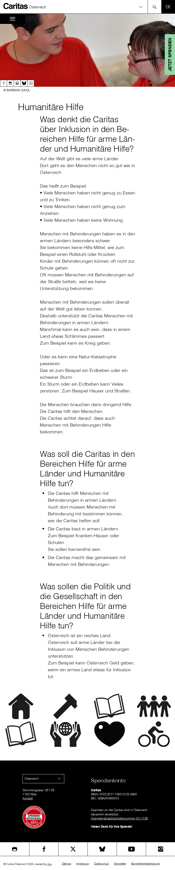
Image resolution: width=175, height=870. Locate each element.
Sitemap (66, 863)
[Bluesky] (24, 83)
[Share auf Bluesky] (102, 849)
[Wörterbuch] (21, 733)
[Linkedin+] (17, 83)
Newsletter (120, 863)
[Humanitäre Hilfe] (65, 733)
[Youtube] (30, 83)
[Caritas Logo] (15, 6)
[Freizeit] (154, 733)
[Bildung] (110, 705)
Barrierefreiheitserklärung (145, 863)
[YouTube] (131, 849)
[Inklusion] (154, 705)
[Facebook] (3, 83)
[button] (87, 7)
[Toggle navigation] (12, 19)
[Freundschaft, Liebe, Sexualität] (110, 733)
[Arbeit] (65, 705)
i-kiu (49, 864)
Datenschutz (101, 863)
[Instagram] (10, 83)
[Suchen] (155, 6)
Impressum (82, 863)
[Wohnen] (21, 705)
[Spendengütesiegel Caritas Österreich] (34, 817)
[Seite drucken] (14, 849)
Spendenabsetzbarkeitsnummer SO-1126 (119, 818)
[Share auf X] (73, 849)
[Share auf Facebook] (43, 849)
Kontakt (28, 798)
